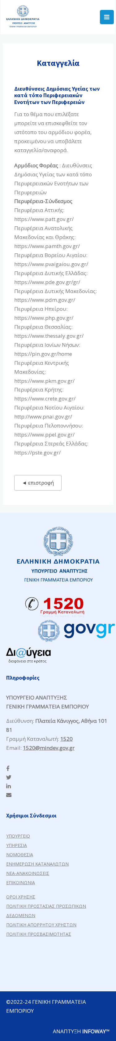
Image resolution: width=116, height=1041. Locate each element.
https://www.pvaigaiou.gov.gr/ (51, 264)
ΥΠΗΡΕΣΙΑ (16, 845)
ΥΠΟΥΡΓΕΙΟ (18, 836)
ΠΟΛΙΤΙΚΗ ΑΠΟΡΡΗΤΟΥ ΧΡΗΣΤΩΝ (41, 925)
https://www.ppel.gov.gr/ (44, 434)
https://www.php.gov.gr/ (43, 317)
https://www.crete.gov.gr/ (44, 398)
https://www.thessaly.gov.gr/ (49, 335)
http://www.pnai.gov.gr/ (43, 416)
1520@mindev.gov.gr (49, 747)
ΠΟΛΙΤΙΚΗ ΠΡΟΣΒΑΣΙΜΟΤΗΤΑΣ (38, 934)
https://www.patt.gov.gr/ (44, 219)
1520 (66, 738)
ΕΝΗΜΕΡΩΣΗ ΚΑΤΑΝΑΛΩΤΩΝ (37, 864)
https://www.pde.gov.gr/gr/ (47, 282)
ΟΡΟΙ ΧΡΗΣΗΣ (20, 897)
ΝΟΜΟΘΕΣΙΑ (19, 855)
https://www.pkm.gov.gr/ (44, 380)
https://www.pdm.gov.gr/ (44, 299)
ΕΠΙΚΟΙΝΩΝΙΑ (20, 882)
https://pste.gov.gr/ (37, 452)
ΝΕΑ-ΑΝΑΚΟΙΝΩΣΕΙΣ (27, 873)
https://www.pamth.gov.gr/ (47, 246)
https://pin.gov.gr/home (43, 353)
